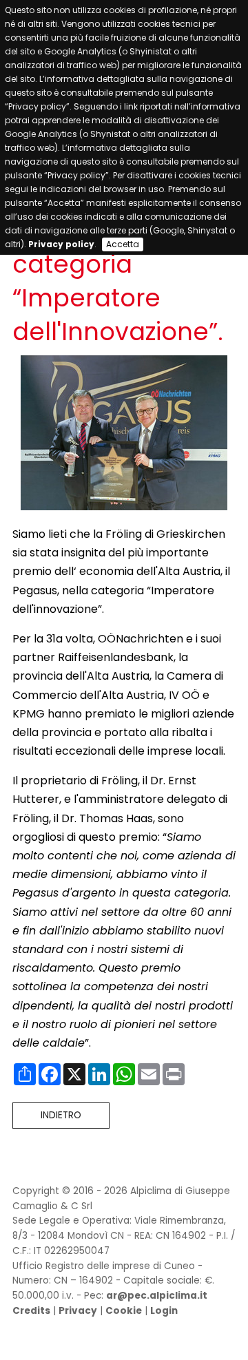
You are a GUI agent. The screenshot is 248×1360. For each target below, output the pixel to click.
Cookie (123, 1310)
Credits (31, 1310)
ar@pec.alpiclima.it (156, 1295)
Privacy (78, 1310)
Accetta (122, 244)
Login (164, 1310)
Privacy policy (61, 244)
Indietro (61, 1115)
